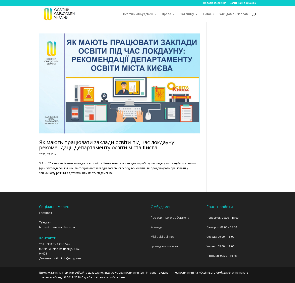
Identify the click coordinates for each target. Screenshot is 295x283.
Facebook (45, 213)
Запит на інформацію (243, 3)
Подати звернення (214, 3)
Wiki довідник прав (234, 14)
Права (166, 14)
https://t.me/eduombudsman (57, 227)
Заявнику (187, 14)
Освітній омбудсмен (138, 14)
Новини (208, 14)
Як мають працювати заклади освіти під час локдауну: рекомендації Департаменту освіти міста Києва (107, 144)
